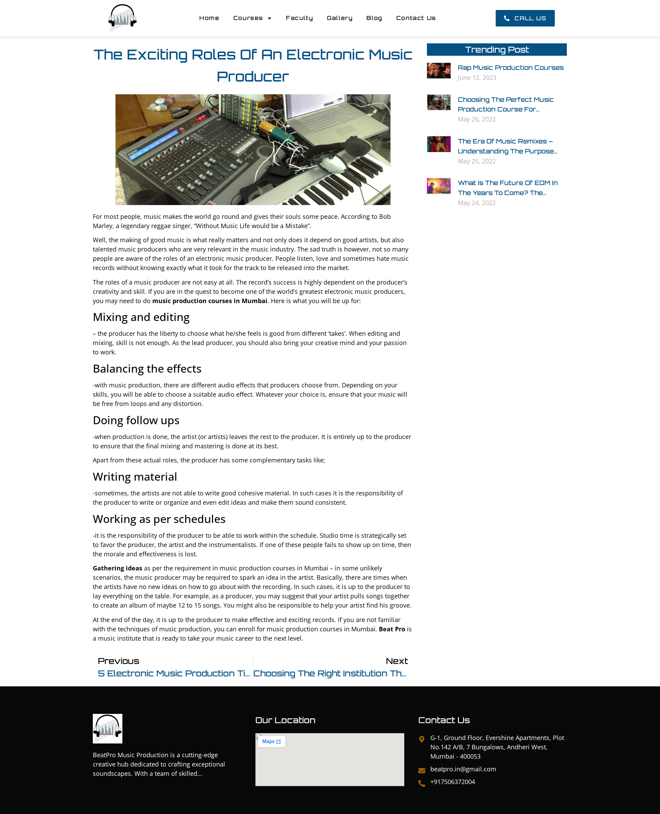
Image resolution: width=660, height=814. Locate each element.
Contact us (416, 17)
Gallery (340, 17)
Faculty (299, 17)
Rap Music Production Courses (511, 67)
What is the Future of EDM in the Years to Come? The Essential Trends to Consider (508, 192)
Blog (374, 17)
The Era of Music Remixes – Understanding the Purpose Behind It (506, 151)
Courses (248, 17)
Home (209, 17)
